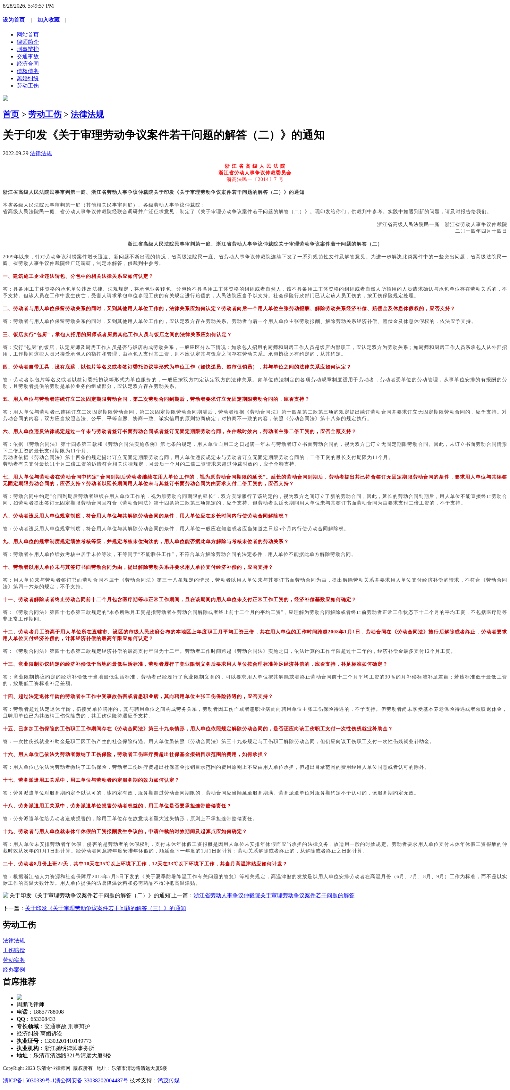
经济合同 (28, 64)
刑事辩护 (28, 49)
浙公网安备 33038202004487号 (91, 1080)
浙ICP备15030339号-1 (29, 1080)
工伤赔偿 (14, 950)
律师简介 (28, 42)
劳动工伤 (28, 86)
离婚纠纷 (28, 78)
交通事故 (28, 56)
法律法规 (87, 114)
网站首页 (28, 35)
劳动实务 (14, 960)
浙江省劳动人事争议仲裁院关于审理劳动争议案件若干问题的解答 (274, 895)
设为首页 (14, 20)
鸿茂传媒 (169, 1080)
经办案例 (14, 970)
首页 (11, 114)
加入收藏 (48, 20)
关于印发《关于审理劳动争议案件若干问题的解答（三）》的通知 (105, 908)
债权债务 (28, 71)
